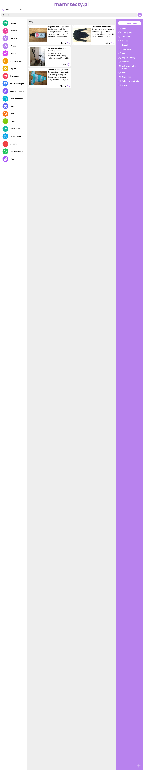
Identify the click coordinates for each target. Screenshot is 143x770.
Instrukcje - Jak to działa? (129, 67)
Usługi (13, 23)
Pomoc (124, 73)
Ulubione (125, 41)
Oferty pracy (127, 32)
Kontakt (125, 62)
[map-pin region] (3, 9)
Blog (12, 159)
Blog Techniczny (128, 57)
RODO (124, 85)
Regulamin (126, 77)
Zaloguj (125, 45)
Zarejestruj (126, 49)
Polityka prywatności (130, 81)
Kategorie (126, 36)
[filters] (140, 15)
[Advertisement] (93, 73)
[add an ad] (139, 766)
